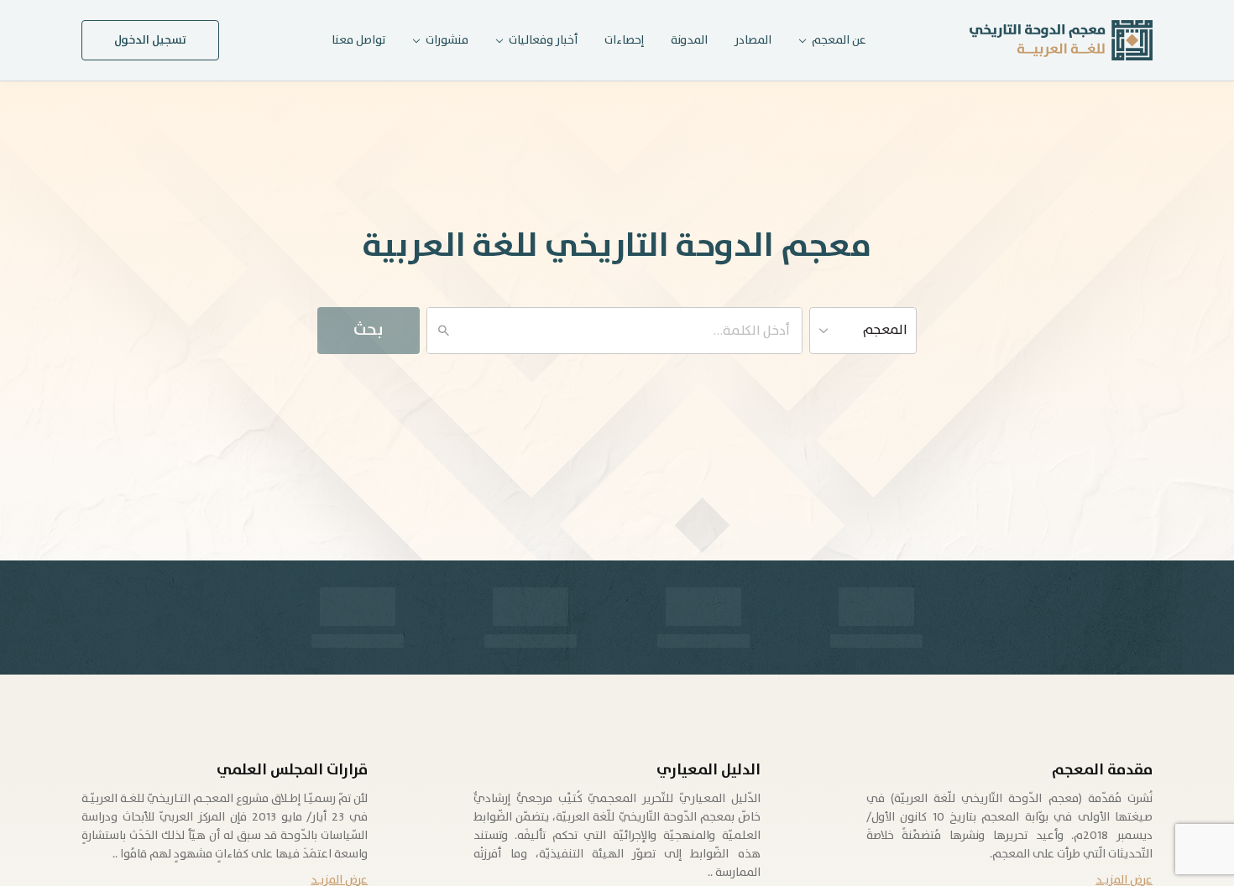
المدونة (689, 40)
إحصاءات (624, 40)
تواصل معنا (358, 40)
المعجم (885, 330)
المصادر (753, 40)
